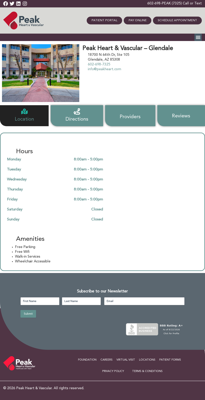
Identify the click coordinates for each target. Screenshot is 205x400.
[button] (198, 37)
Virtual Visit (126, 359)
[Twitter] (12, 3)
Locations (147, 359)
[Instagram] (24, 3)
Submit (28, 313)
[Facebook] (5, 3)
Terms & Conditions (147, 371)
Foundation (87, 359)
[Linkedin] (18, 3)
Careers (106, 359)
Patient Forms (170, 359)
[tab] (24, 115)
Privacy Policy (113, 371)
